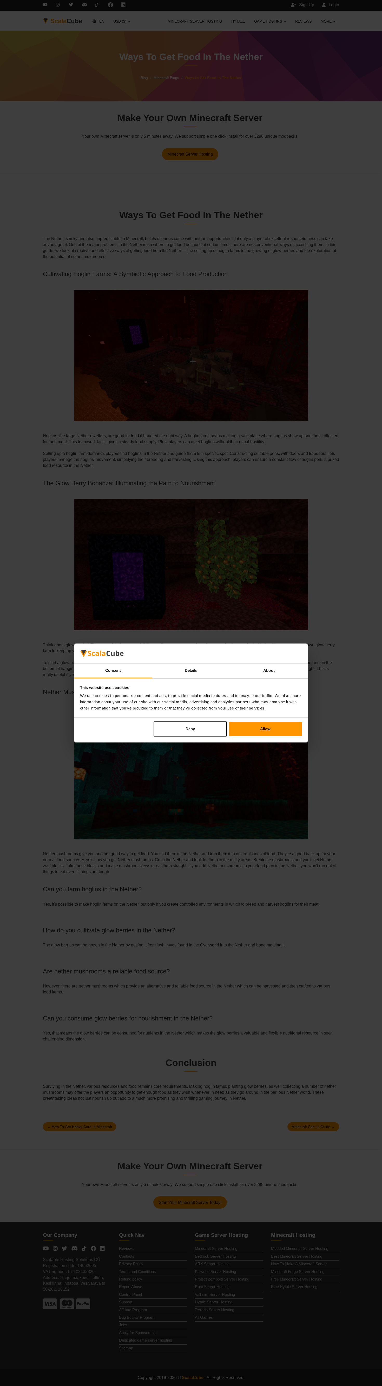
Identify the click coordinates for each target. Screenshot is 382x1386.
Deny (190, 729)
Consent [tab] (113, 670)
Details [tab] (191, 670)
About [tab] (269, 670)
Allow (265, 729)
